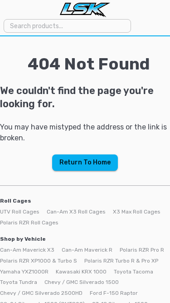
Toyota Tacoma (133, 271)
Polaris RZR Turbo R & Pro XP (121, 261)
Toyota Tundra (18, 282)
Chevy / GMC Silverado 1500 (81, 282)
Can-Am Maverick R (87, 250)
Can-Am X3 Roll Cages (76, 212)
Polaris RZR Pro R (142, 250)
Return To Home (85, 162)
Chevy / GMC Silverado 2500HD (41, 293)
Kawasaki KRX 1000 (81, 271)
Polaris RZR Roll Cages (29, 222)
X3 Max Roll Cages (136, 212)
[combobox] (66, 25)
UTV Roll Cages (19, 212)
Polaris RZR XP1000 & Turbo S (38, 261)
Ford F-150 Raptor (114, 293)
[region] (85, 169)
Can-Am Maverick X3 (27, 250)
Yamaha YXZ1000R (24, 271)
